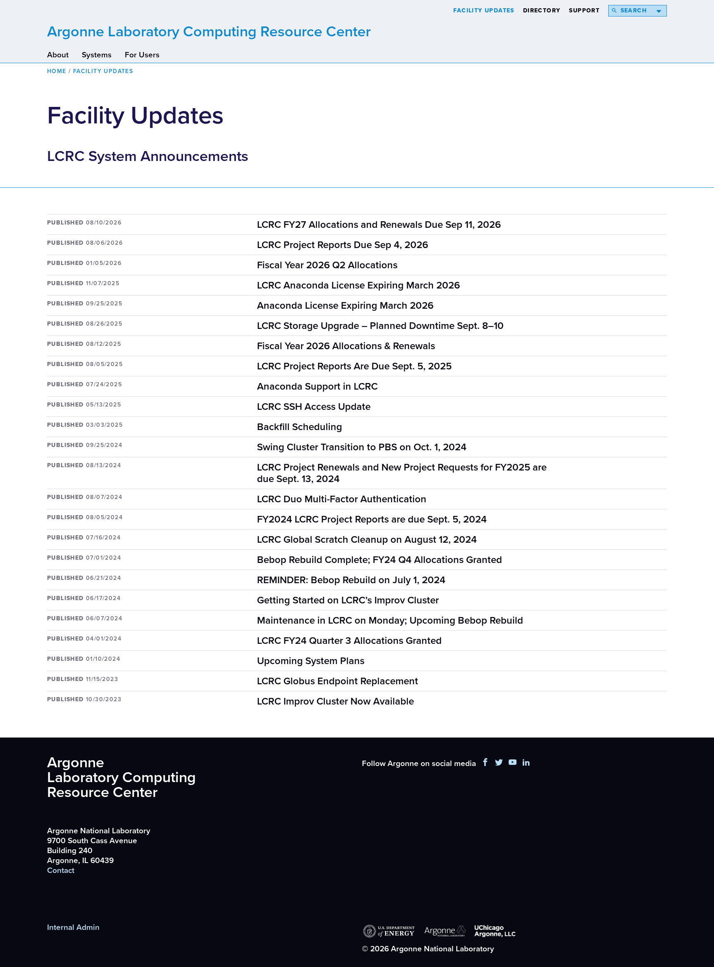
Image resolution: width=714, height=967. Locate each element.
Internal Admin (73, 927)
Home (57, 71)
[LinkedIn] (526, 763)
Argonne (209, 31)
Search (634, 10)
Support (584, 10)
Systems (97, 54)
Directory (542, 10)
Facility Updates (483, 10)
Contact (60, 870)
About (58, 54)
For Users (142, 54)
